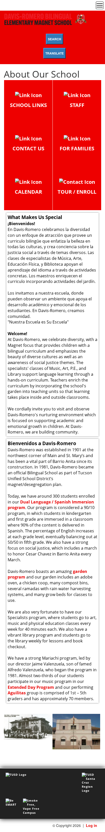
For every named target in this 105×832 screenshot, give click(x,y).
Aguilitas (17, 693)
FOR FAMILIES (77, 148)
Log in (91, 825)
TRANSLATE (54, 53)
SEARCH (54, 39)
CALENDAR (28, 191)
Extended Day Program (31, 687)
